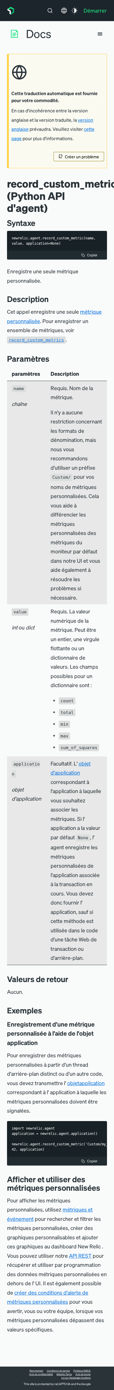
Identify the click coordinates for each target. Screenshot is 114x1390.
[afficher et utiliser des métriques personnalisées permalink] (103, 1187)
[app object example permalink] (42, 1042)
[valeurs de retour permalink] (71, 979)
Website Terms (64, 1374)
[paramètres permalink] (52, 358)
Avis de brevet (83, 1374)
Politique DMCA (82, 1370)
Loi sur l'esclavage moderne (76, 1377)
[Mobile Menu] (100, 34)
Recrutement (36, 1370)
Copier (92, 255)
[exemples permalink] (45, 1010)
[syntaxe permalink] (38, 222)
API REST (80, 1255)
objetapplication (86, 1083)
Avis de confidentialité (41, 1374)
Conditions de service (58, 1370)
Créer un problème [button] (82, 156)
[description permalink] (51, 298)
